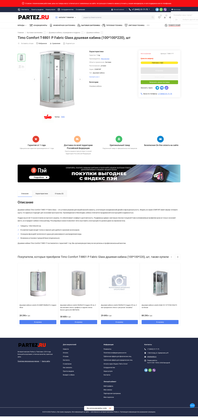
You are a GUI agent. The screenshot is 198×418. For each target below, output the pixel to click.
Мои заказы (108, 390)
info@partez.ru (151, 356)
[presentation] (34, 79)
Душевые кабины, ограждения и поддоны (64, 32)
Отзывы (66, 356)
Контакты (66, 360)
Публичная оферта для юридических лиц (118, 360)
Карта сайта (46, 361)
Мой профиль (108, 386)
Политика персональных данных (28, 361)
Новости (66, 349)
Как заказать (67, 367)
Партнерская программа (112, 393)
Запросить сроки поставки (159, 82)
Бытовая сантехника (35, 32)
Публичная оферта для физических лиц (117, 356)
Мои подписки (109, 397)
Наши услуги (108, 371)
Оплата (65, 353)
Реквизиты (107, 349)
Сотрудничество (109, 367)
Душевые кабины (93, 32)
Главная (21, 32)
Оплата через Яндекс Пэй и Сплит (116, 364)
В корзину (159, 71)
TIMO (63, 117)
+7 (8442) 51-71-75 (140, 9)
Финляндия (105, 59)
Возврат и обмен (69, 375)
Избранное (43, 43)
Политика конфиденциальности (115, 353)
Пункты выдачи (68, 371)
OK (110, 408)
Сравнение (56, 43)
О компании (67, 364)
